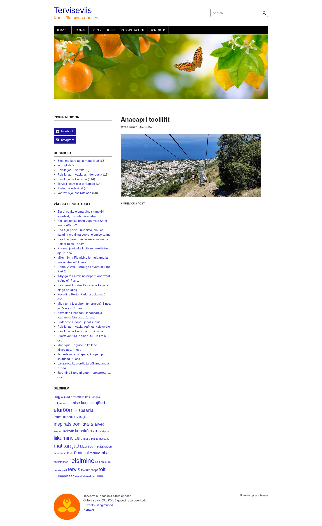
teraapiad (60, 470)
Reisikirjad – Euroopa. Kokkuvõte (80, 331)
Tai (109, 462)
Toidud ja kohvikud (70, 188)
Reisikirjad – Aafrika (71, 170)
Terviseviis (73, 10)
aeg (57, 396)
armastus (77, 397)
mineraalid (60, 453)
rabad (106, 453)
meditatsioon (103, 446)
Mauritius (86, 446)
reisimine (81, 460)
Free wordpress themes (254, 495)
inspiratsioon (67, 424)
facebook (67, 131)
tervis (74, 469)
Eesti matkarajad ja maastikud (78, 160)
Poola (70, 453)
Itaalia (87, 424)
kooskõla (83, 430)
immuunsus (65, 417)
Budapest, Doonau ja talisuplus (78, 322)
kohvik (68, 431)
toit (102, 469)
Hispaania (84, 410)
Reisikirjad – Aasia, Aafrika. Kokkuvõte (83, 326)
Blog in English (132, 30)
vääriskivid (89, 476)
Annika (147, 127)
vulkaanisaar (64, 476)
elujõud (98, 402)
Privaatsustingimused (98, 505)
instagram (67, 140)
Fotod (96, 30)
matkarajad (66, 446)
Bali (87, 397)
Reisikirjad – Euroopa (72, 179)
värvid (78, 476)
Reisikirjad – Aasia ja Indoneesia (79, 174)
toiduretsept (89, 470)
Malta (94, 438)
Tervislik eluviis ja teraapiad (76, 183)
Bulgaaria (59, 403)
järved (99, 424)
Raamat (80, 30)
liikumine (64, 438)
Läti (77, 438)
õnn (100, 476)
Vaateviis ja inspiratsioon (74, 193)
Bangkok (96, 397)
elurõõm (64, 410)
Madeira (85, 438)
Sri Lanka (101, 462)
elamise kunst (78, 403)
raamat (95, 453)
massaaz (104, 438)
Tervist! (62, 30)
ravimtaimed (61, 462)
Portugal (81, 453)
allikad (65, 397)
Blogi (111, 30)
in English (64, 165)
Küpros (105, 431)
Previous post (134, 203)
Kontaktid (157, 30)
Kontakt (88, 509)
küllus (97, 431)
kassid (58, 431)
